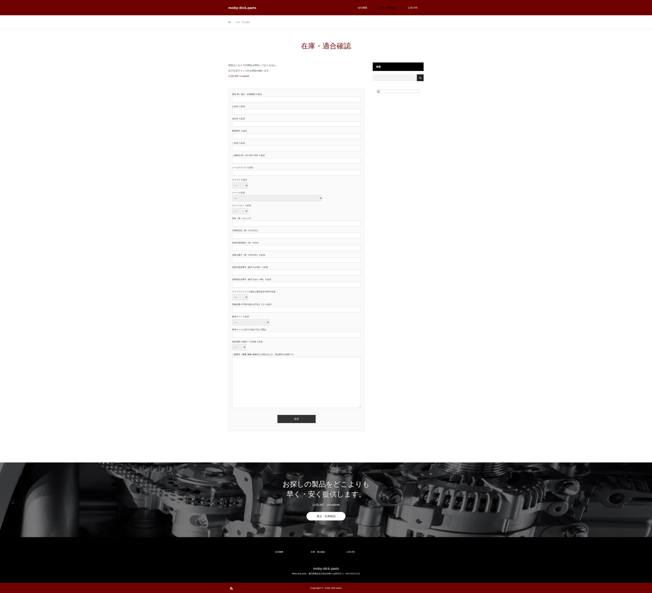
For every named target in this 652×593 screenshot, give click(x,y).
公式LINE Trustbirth (238, 76)
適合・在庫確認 (326, 516)
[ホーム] (229, 16)
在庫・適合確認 (387, 7)
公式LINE (413, 7)
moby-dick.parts (242, 8)
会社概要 (362, 7)
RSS (230, 587)
